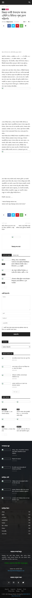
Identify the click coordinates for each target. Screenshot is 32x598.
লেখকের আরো (15, 255)
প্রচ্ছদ (3, 6)
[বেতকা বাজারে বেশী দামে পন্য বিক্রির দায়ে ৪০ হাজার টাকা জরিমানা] (6, 369)
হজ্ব (3, 426)
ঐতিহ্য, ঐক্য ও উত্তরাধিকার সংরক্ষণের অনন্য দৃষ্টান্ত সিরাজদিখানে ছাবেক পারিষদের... (20, 451)
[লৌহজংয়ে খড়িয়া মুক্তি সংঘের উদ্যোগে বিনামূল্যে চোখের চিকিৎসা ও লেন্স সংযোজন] (6, 281)
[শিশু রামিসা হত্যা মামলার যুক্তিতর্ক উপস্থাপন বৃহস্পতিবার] (6, 469)
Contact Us (13, 589)
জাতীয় (18, 409)
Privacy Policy (11, 591)
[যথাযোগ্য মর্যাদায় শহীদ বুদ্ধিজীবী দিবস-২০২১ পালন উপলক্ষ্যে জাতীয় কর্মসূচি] (23, 405)
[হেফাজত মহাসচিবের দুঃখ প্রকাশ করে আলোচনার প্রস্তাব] (6, 386)
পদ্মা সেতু (3, 274)
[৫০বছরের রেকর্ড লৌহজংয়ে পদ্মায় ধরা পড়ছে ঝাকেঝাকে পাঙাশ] (6, 500)
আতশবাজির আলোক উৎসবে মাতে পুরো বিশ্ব (21, 358)
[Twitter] (13, 26)
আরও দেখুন (15, 392)
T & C (22, 591)
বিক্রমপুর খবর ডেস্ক (9, 21)
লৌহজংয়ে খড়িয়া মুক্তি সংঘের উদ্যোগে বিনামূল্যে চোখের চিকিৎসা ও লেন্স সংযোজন (21, 281)
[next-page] (6, 287)
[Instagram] (13, 582)
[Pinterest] (17, 26)
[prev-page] (3, 287)
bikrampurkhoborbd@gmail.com (16, 570)
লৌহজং (7, 9)
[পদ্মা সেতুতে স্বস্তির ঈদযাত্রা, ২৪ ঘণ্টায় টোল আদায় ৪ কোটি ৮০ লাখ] (6, 272)
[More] (25, 26)
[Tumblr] (18, 582)
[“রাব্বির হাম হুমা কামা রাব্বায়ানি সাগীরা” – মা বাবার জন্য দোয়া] (6, 483)
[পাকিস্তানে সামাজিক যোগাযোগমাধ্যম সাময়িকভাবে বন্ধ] (6, 377)
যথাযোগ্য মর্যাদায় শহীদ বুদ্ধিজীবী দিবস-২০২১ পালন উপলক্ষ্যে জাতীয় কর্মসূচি (23, 413)
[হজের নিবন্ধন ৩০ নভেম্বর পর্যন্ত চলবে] (8, 422)
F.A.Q (24, 589)
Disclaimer (19, 589)
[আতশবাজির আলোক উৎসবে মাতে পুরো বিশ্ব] (6, 360)
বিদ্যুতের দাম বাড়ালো (16, 458)
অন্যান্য (7, 6)
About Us (7, 589)
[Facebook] (9, 26)
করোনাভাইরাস (4, 409)
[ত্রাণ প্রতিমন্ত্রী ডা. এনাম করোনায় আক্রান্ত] (8, 405)
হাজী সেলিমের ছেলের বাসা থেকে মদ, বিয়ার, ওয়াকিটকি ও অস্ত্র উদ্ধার (8, 227)
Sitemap (17, 591)
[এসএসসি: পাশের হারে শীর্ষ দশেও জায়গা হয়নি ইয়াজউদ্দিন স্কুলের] (23, 422)
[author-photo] (16, 237)
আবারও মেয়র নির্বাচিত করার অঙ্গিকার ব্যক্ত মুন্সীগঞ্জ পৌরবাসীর (23, 226)
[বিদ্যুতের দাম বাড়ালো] (6, 461)
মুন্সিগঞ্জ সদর (19, 426)
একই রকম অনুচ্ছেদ (7, 255)
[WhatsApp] (21, 26)
